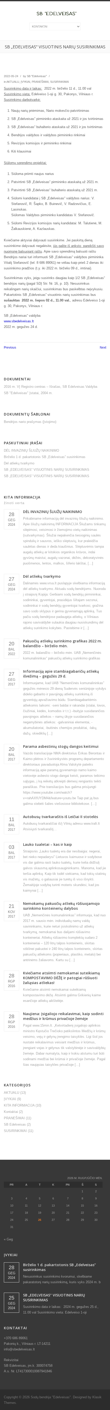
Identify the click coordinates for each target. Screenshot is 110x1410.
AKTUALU (12, 81)
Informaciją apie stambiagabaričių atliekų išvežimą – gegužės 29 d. (61, 674)
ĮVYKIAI (25, 81)
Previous (10, 347)
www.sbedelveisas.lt (19, 321)
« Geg (8, 1239)
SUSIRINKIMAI (59, 81)
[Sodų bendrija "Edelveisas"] (55, 15)
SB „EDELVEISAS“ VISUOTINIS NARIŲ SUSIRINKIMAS (46, 470)
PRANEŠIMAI (40, 81)
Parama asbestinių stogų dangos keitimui (60, 746)
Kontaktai (11, 1112)
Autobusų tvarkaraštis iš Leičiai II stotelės (60, 816)
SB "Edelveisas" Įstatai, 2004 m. (28, 393)
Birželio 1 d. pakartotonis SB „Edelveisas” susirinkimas (44, 457)
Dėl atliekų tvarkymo (19, 463)
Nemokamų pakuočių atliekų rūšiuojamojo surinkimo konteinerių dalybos (61, 906)
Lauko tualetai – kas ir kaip (47, 844)
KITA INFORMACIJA (19, 1105)
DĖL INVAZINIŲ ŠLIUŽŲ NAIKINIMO (31, 450)
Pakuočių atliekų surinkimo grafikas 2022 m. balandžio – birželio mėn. (62, 643)
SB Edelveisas (15, 1124)
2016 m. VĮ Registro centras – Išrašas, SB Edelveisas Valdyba (50, 387)
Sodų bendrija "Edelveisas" (51, 1397)
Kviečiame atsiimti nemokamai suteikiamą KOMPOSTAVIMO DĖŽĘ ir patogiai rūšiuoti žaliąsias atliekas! (61, 978)
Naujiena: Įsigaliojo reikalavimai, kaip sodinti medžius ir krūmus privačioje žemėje (63, 1016)
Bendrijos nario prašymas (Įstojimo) (30, 422)
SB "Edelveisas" (37, 76)
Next (103, 347)
